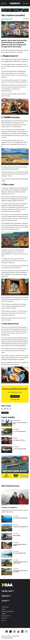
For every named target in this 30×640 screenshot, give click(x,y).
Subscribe (5, 412)
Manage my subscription (8, 611)
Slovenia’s (6, 61)
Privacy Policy (15, 636)
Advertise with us (6, 615)
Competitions (5, 607)
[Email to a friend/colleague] (8, 408)
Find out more (15, 396)
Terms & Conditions (6, 636)
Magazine (4, 613)
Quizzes (4, 609)
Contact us (4, 618)
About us (4, 620)
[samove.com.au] (15, 3)
